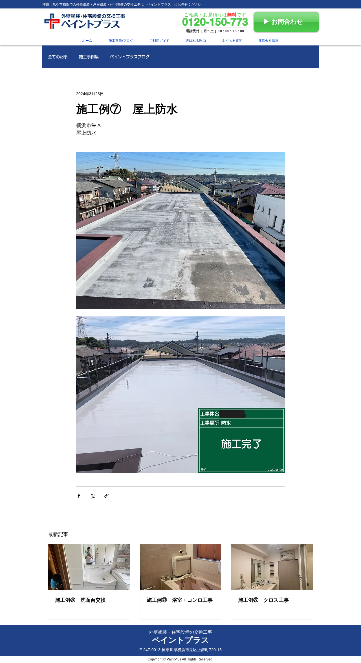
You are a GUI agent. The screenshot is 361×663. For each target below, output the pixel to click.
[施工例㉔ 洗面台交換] (89, 567)
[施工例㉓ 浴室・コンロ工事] (180, 567)
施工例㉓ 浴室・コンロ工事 (180, 600)
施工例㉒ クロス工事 (263, 600)
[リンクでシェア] (106, 495)
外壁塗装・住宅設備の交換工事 (180, 632)
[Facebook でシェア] (79, 495)
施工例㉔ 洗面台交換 (80, 600)
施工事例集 (89, 57)
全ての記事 (58, 57)
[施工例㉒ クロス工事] (272, 567)
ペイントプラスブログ (129, 57)
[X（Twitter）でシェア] (92, 495)
